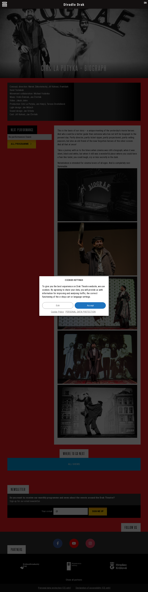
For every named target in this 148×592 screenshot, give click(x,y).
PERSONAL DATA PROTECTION (80, 311)
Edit (58, 305)
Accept (90, 305)
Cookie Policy (57, 311)
